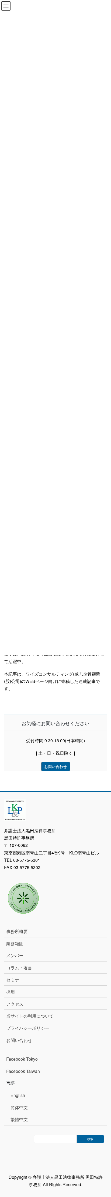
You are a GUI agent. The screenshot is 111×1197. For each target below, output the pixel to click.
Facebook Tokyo (24, 1059)
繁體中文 (19, 1119)
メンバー (14, 955)
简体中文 (19, 1107)
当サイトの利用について (30, 1016)
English (18, 1095)
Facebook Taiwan (23, 1071)
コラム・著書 (19, 967)
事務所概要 (17, 931)
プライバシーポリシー (27, 1028)
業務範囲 (14, 943)
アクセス (14, 1004)
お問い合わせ (19, 1040)
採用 (10, 992)
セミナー (14, 980)
